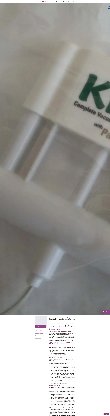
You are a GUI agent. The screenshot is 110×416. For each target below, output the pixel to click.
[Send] (108, 413)
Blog (68, 1)
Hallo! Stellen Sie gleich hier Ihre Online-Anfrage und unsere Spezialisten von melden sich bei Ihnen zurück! (102, 400)
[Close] (108, 396)
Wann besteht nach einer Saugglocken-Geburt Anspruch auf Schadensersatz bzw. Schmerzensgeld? (40, 336)
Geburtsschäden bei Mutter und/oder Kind (58, 326)
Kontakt (74, 1)
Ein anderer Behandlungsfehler (102, 411)
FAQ (71, 1)
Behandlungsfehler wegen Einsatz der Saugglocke (39, 334)
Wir (66, 1)
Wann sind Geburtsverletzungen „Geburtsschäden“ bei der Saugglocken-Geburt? (40, 331)
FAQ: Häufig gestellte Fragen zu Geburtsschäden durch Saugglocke (40, 339)
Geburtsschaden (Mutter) (102, 405)
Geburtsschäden (63, 1)
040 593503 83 (105, 312)
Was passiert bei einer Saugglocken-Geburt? (40, 330)
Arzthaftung (57, 1)
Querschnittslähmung (102, 408)
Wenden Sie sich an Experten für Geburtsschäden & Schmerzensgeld (40, 338)
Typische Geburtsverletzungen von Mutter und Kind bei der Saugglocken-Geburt (40, 333)
